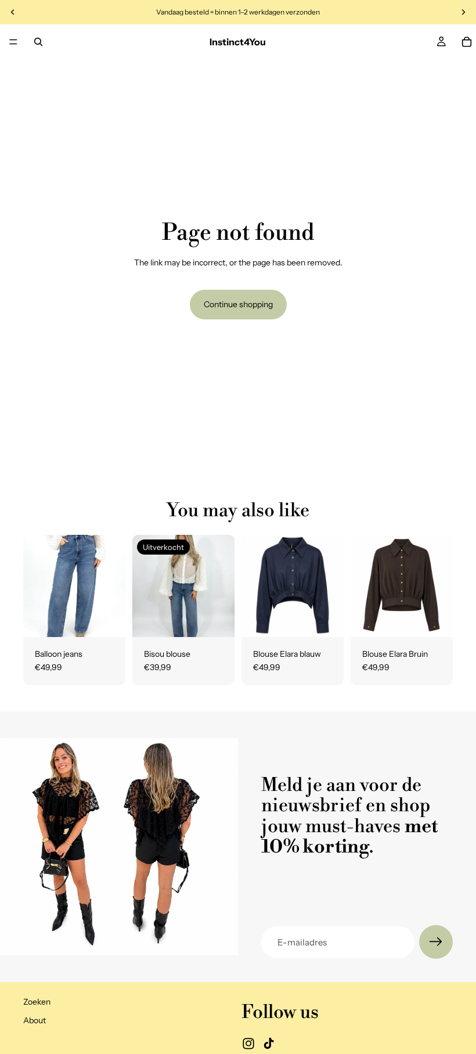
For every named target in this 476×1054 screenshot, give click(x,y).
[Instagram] (248, 1044)
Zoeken (37, 1002)
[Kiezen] (107, 619)
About (34, 1020)
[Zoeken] (38, 42)
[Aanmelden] (436, 942)
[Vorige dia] (36, 586)
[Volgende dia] (112, 586)
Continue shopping (238, 304)
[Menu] (13, 41)
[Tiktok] (269, 1044)
